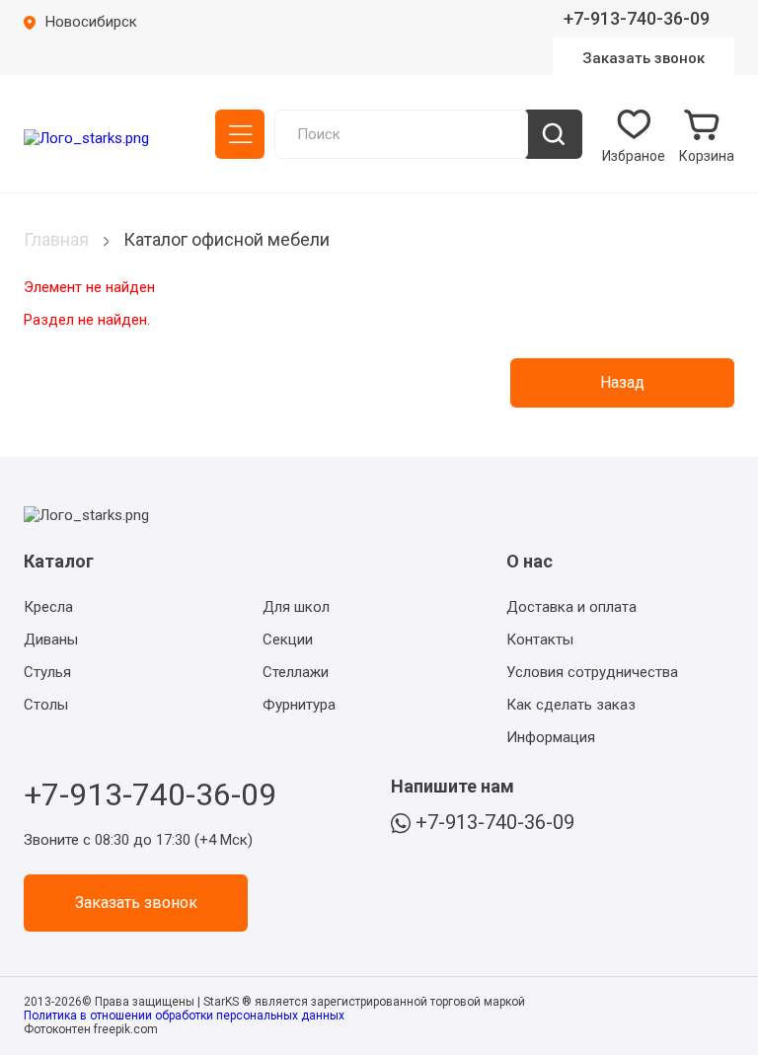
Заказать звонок (643, 58)
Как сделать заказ (571, 705)
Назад (622, 382)
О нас (529, 561)
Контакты (539, 639)
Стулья (47, 672)
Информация (550, 737)
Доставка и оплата (571, 607)
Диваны (51, 639)
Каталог (240, 134)
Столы (46, 705)
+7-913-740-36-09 (637, 18)
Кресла (48, 607)
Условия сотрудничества (592, 672)
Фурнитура (299, 705)
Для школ (296, 607)
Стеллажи (296, 672)
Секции (288, 639)
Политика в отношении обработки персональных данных (184, 1015)
